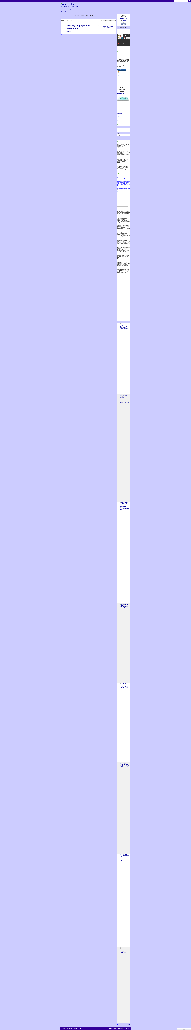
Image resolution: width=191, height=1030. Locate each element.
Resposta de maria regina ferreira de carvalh (108, 27)
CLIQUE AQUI (121, 93)
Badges (110, 1028)
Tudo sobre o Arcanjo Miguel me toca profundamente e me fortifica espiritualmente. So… (78, 27)
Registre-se (166, 1)
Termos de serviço (126, 1028)
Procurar (189, 1)
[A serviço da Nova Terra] (123, 80)
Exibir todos (127, 1024)
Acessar (171, 1)
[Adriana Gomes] (63, 27)
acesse (124, 20)
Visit (119, 113)
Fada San (71, 1028)
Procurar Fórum (75, 20)
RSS (62, 34)
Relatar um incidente (117, 1028)
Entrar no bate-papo (181, 1029)
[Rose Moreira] (63, 18)
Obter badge (127, 136)
